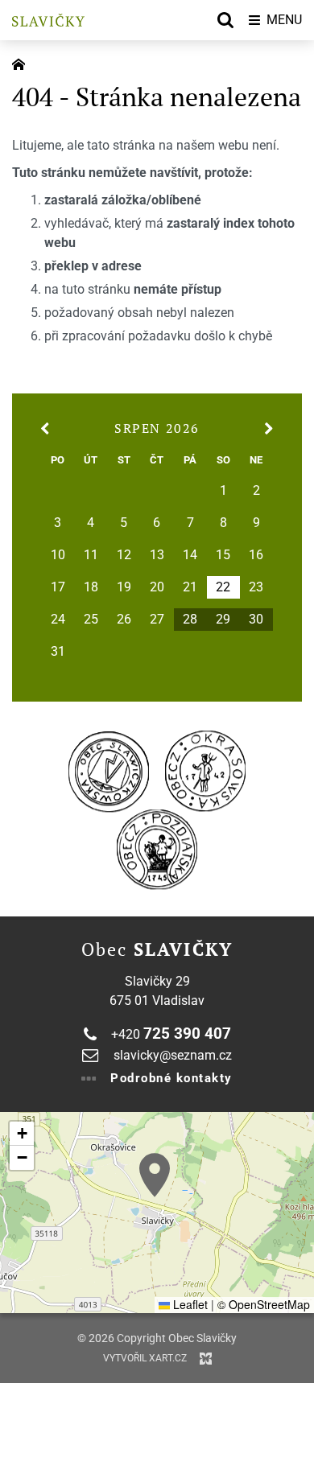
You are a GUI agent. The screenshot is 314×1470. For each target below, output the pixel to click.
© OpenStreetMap (263, 1304)
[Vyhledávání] (225, 20)
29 (223, 619)
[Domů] (22, 62)
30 (256, 619)
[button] (154, 1175)
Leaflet (189, 1304)
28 (190, 619)
